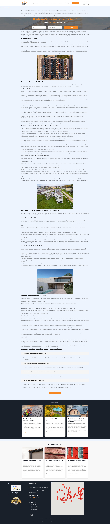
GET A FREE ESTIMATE (55, 393)
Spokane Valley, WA (35, 506)
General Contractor (44, 3)
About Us (39, 518)
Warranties (70, 518)
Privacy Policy (45, 518)
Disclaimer (60, 518)
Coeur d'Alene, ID (34, 510)
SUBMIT (71, 27)
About (60, 3)
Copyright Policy (53, 518)
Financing (67, 3)
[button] (16, 488)
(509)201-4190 (52, 22)
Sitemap (65, 518)
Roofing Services (34, 3)
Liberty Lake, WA (34, 507)
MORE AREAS (31, 515)
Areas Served (53, 3)
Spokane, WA (33, 504)
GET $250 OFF (75, 3)
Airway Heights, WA (35, 509)
